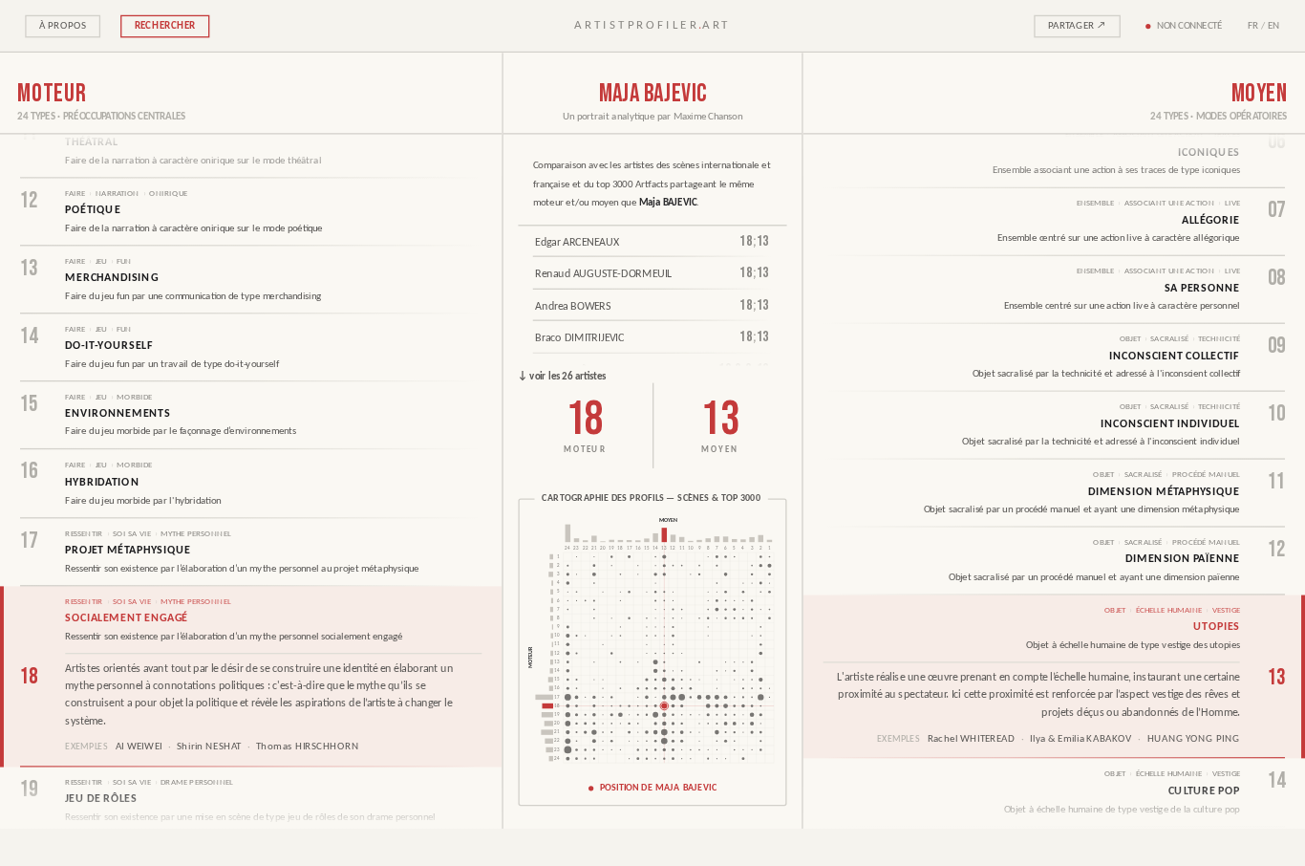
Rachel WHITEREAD (972, 739)
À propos (63, 26)
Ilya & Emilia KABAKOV (1080, 739)
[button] (652, 652)
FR (1253, 26)
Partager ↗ (1077, 26)
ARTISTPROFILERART (652, 25)
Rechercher (165, 26)
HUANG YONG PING (1193, 739)
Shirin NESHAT (209, 748)
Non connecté (1189, 26)
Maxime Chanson (708, 117)
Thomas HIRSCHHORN (307, 748)
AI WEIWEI (139, 748)
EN (1274, 26)
